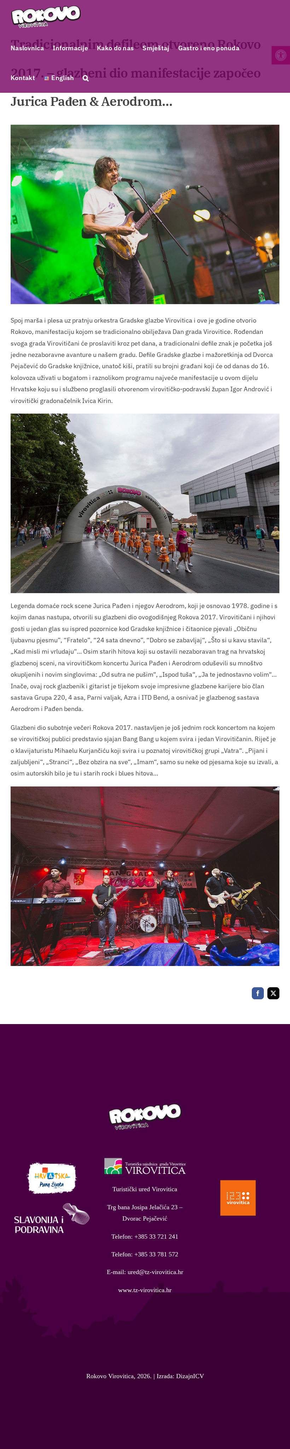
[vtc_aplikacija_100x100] (238, 1183)
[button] (86, 78)
